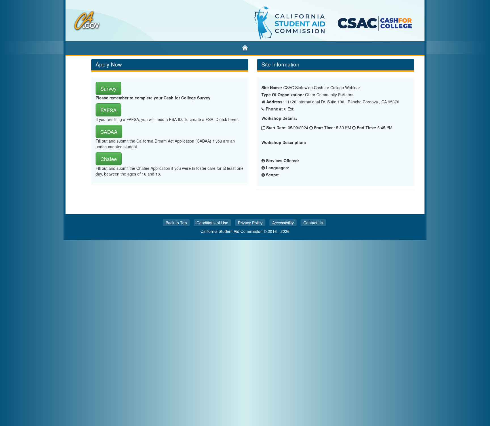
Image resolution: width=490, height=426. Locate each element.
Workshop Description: (283, 142)
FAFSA (108, 110)
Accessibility (283, 222)
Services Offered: (282, 160)
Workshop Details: (279, 118)
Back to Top (176, 222)
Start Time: (324, 127)
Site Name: (271, 87)
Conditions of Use (212, 222)
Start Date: (276, 127)
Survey (108, 88)
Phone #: (274, 109)
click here (228, 119)
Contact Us (313, 222)
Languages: (277, 167)
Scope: (273, 174)
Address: (275, 102)
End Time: (366, 127)
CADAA (108, 131)
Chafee (108, 158)
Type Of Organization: (282, 94)
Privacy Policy (250, 222)
